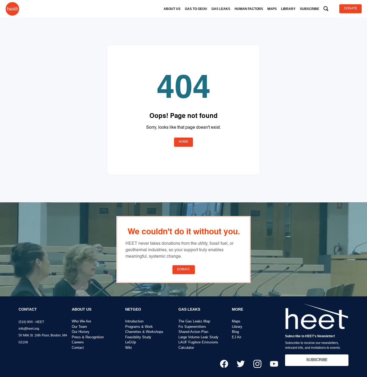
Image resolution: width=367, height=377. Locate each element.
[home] (12, 9)
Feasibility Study (138, 337)
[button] (172, 8)
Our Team (79, 327)
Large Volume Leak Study (198, 337)
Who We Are (81, 321)
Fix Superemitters (192, 327)
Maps (236, 321)
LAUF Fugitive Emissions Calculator (198, 345)
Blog (235, 332)
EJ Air (236, 337)
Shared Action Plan (193, 332)
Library (237, 327)
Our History (80, 332)
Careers (78, 342)
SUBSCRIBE (317, 360)
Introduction (134, 321)
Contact (78, 348)
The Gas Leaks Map (194, 321)
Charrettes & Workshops (144, 332)
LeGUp (130, 342)
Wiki (128, 348)
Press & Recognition (88, 337)
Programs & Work (139, 327)
